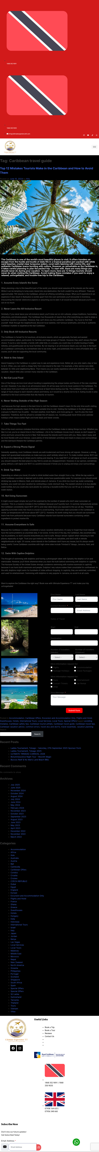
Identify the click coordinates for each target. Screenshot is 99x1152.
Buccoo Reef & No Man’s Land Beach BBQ (30, 759)
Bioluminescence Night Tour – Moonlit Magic (31, 757)
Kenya (13, 939)
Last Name (80, 594)
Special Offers (70, 721)
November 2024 (18, 790)
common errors (33, 727)
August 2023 (16, 819)
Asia (12, 855)
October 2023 (17, 813)
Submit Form (74, 710)
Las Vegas (15, 942)
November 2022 (18, 834)
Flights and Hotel (84, 718)
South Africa (16, 982)
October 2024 (17, 793)
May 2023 (15, 825)
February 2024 (17, 808)
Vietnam (14, 1008)
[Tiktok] (92, 135)
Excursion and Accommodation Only (58, 718)
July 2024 (15, 799)
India (13, 919)
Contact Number (58, 606)
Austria (14, 861)
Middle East (16, 953)
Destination (56, 638)
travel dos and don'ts (50, 727)
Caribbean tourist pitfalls (41, 724)
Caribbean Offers (33, 718)
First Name (56, 594)
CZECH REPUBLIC (19, 881)
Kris (28, 179)
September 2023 (18, 816)
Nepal (13, 959)
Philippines (15, 971)
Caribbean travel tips (85, 724)
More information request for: (64, 664)
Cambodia (15, 867)
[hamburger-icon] (94, 147)
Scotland (15, 977)
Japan (13, 933)
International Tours (28, 721)
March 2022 (16, 837)
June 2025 (15, 787)
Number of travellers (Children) (84, 651)
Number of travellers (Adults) (60, 651)
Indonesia (15, 922)
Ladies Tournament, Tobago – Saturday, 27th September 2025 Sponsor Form (46, 748)
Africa (13, 852)
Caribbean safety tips (19, 724)
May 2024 (15, 805)
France (14, 901)
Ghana (13, 904)
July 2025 (15, 785)
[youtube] (88, 135)
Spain (13, 985)
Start (53, 627)
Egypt (13, 887)
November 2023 (18, 811)
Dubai (13, 884)
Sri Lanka (15, 994)
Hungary (14, 916)
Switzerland (16, 997)
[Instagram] (84, 135)
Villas (13, 1011)
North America (17, 965)
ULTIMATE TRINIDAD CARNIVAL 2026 (28, 754)
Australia (15, 858)
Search (3, 729)
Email (77, 606)
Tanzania (15, 1000)
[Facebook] (79, 135)
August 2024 (16, 796)
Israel (13, 927)
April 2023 (15, 828)
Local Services (44, 721)
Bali (12, 864)
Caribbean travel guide (64, 724)
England (14, 890)
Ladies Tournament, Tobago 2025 (26, 751)
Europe (14, 893)
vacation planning (85, 727)
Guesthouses (6, 721)
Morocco (15, 956)
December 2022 (18, 831)
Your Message (57, 692)
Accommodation (16, 718)
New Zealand (17, 962)
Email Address (8, 1141)
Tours (13, 1005)
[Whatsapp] (96, 135)
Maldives (15, 950)
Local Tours (57, 721)
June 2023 (15, 822)
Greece (14, 907)
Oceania (14, 968)
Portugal (14, 974)
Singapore (15, 979)
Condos (14, 872)
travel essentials (68, 727)
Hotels (16, 721)
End (76, 627)
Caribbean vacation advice (12, 727)
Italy (12, 930)
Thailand (14, 1003)
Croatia (14, 875)
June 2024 (15, 802)
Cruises (14, 878)
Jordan (14, 936)
